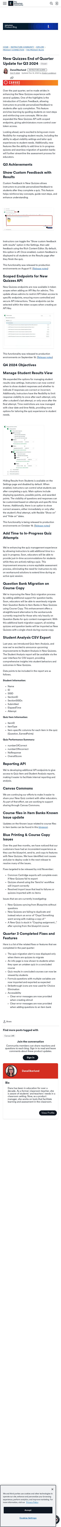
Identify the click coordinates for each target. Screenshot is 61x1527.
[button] (6, 71)
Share (7, 1021)
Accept (28, 1510)
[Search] (51, 3)
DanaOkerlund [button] (18, 69)
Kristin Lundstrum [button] (49, 73)
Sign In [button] (30, 1057)
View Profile (47, 1112)
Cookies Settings (28, 1518)
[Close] (52, 1489)
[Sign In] (56, 3)
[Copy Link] (12, 77)
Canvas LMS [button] (9, 1036)
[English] (15, 3)
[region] (28, 1506)
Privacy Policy (32, 1502)
